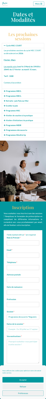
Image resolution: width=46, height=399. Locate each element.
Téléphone (12, 262)
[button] (23, 45)
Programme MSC (13, 110)
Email (9, 250)
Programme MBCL (13, 91)
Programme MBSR (13, 125)
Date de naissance (14, 287)
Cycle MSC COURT (14, 45)
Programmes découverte (16, 130)
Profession (11, 299)
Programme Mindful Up (16, 135)
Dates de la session (15, 324)
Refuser (23, 386)
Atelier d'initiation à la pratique (19, 120)
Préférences (23, 393)
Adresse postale (14, 275)
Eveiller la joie (12, 106)
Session (10, 312)
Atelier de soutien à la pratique (19, 115)
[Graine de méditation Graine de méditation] (5, 4)
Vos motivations (14, 336)
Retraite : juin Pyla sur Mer (17, 101)
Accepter (23, 380)
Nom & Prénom (13, 238)
